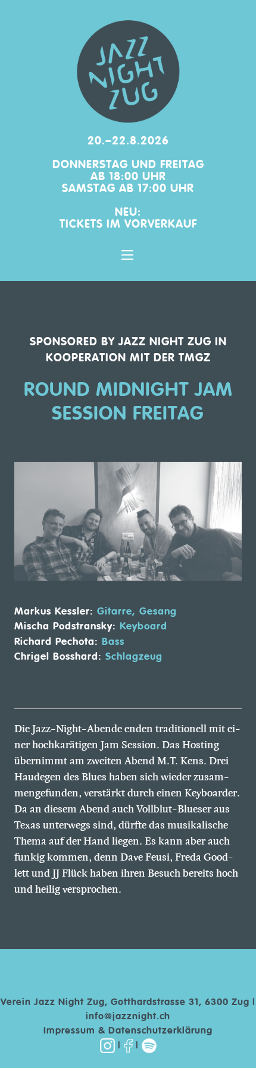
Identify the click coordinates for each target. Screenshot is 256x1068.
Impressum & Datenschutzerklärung (128, 1031)
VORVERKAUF (160, 224)
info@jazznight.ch (128, 1017)
